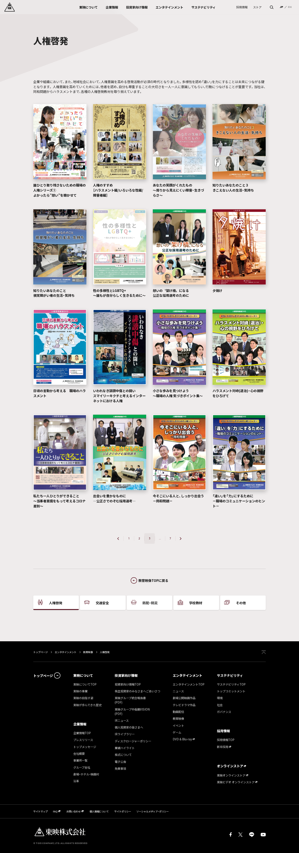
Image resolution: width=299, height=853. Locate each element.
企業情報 (79, 724)
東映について (83, 675)
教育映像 (88, 652)
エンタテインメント (65, 652)
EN (290, 7)
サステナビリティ (230, 675)
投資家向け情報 (126, 675)
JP (281, 7)
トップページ (40, 652)
